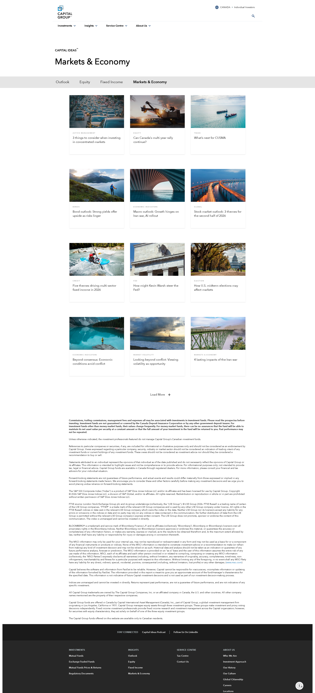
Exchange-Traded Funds (81, 662)
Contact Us (183, 662)
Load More (157, 394)
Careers (227, 685)
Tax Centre (183, 656)
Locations (228, 691)
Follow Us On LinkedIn (186, 632)
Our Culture (229, 673)
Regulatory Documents (81, 673)
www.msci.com (234, 562)
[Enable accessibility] (299, 686)
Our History (229, 668)
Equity (85, 82)
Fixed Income (111, 82)
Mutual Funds (76, 656)
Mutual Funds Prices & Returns (85, 668)
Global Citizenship (233, 679)
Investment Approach (234, 662)
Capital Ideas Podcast (154, 632)
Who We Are (230, 656)
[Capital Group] (82, 12)
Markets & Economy (150, 82)
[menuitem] (67, 26)
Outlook (62, 82)
